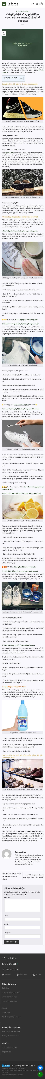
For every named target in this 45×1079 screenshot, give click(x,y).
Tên (6, 915)
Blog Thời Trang (22, 11)
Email (6, 924)
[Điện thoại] (40, 1074)
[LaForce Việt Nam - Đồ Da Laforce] (10, 4)
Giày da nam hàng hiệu (21, 405)
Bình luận (7, 897)
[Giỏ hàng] (33, 3)
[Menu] (41, 4)
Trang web (7, 933)
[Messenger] (40, 1067)
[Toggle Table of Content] (20, 78)
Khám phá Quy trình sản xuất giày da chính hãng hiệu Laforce (11, 876)
